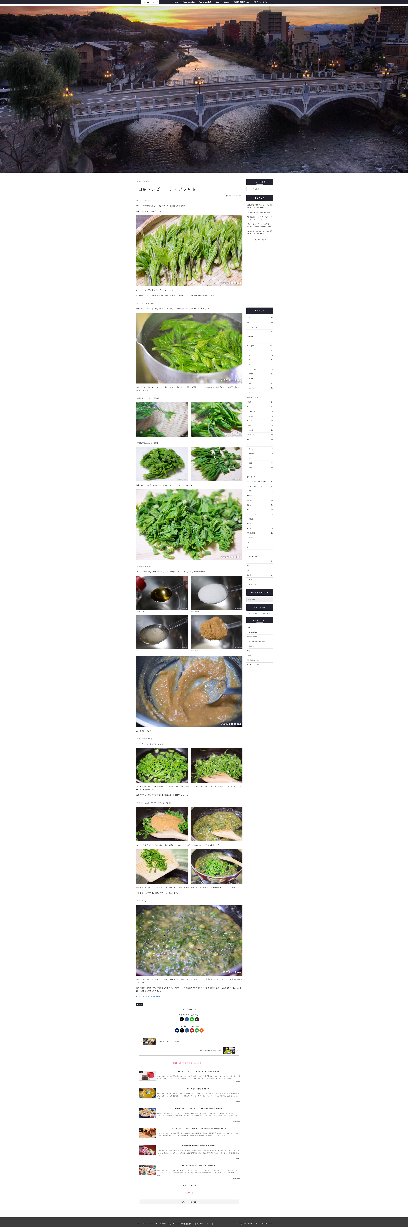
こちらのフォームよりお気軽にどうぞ (258, 613)
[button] (3, 89)
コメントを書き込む (189, 1202)
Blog (248, 651)
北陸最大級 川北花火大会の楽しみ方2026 (259, 212)
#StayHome (155, 996)
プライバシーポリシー (254, 665)
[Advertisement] (259, 273)
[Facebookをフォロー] (187, 1030)
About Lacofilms (252, 632)
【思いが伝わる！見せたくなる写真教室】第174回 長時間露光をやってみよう (259, 225)
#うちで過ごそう (142, 996)
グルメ (140, 1004)
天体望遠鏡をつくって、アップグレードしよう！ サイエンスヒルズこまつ (259, 218)
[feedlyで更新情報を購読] (197, 1030)
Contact (249, 655)
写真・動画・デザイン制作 (257, 641)
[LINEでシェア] (192, 1019)
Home (248, 627)
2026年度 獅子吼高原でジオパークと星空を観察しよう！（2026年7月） (259, 232)
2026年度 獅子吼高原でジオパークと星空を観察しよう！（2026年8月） (259, 206)
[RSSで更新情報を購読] (201, 1030)
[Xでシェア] (182, 1019)
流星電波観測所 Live (253, 660)
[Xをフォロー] (182, 1030)
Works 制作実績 (252, 637)
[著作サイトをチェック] (177, 1030)
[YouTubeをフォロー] (192, 1030)
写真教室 (251, 646)
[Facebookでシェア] (187, 1019)
